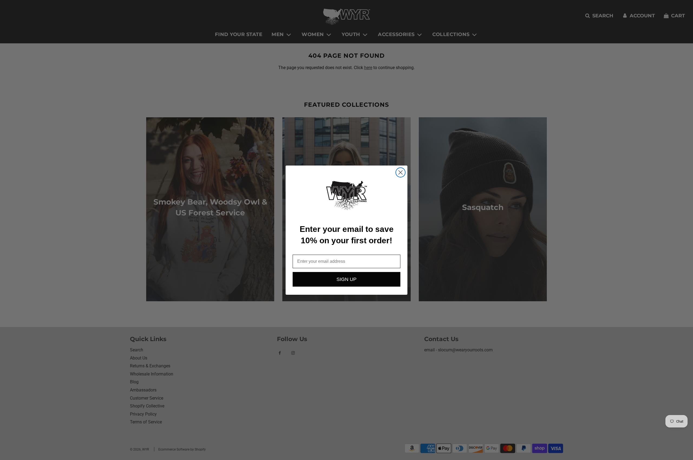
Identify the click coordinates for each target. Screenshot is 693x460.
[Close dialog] (400, 172)
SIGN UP (346, 279)
